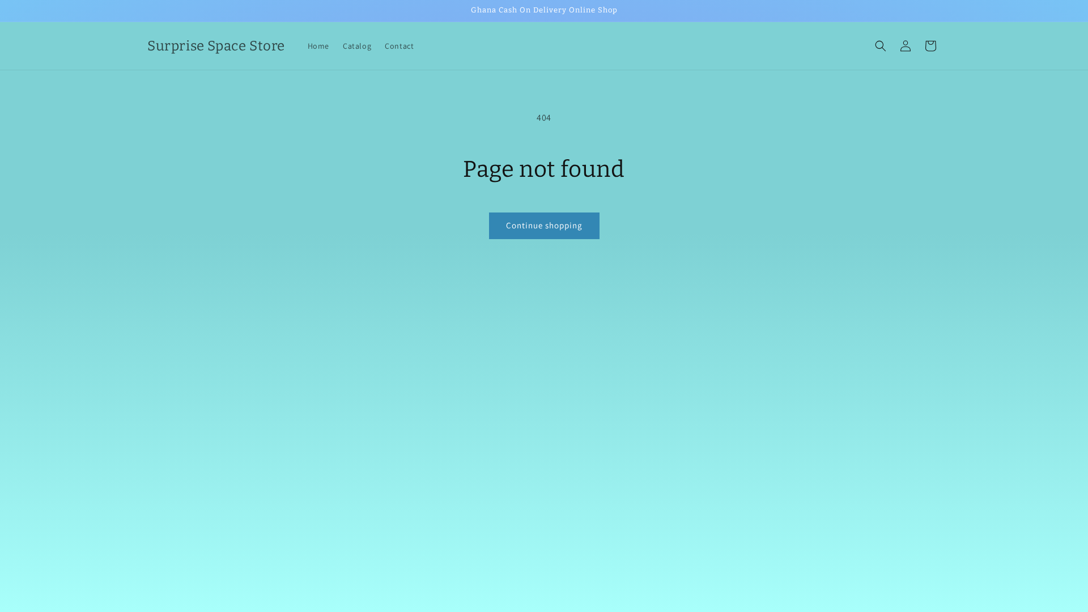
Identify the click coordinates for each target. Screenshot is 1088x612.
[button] (880, 45)
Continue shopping (544, 225)
